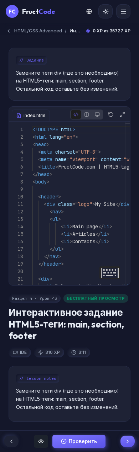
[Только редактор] (76, 114)
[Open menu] (123, 11)
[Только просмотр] (97, 114)
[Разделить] (87, 114)
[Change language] (89, 11)
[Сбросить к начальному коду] (111, 114)
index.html (34, 115)
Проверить (83, 441)
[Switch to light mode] (105, 11)
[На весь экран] (122, 114)
